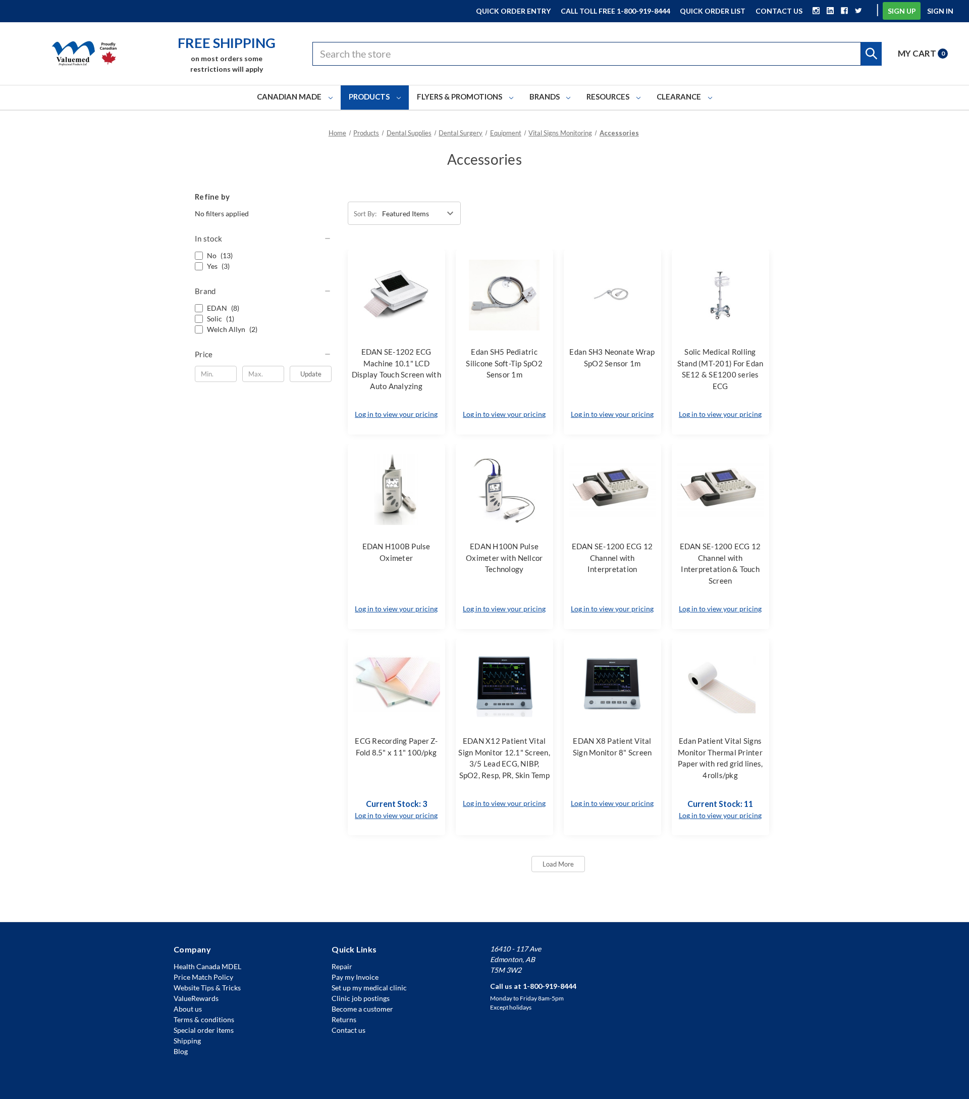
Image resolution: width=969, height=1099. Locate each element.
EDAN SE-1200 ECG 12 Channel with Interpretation (612, 558)
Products (370, 96)
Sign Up (902, 11)
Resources (608, 96)
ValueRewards (196, 998)
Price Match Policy (203, 977)
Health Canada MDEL (207, 966)
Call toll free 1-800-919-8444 (615, 11)
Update (310, 374)
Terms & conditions (204, 1019)
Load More (558, 864)
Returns (344, 1019)
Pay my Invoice (355, 977)
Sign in (940, 11)
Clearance (680, 96)
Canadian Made (290, 96)
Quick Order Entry (513, 11)
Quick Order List (712, 11)
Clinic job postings (361, 998)
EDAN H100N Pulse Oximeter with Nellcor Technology (504, 558)
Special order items (204, 1030)
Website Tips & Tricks (207, 987)
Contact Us (779, 11)
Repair (342, 966)
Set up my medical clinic (369, 987)
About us (188, 1009)
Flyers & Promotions (460, 96)
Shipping (187, 1040)
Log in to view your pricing (396, 414)
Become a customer (362, 1009)
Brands (545, 96)
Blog (181, 1051)
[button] (263, 238)
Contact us (348, 1030)
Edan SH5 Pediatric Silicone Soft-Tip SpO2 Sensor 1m (504, 363)
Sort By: (365, 214)
